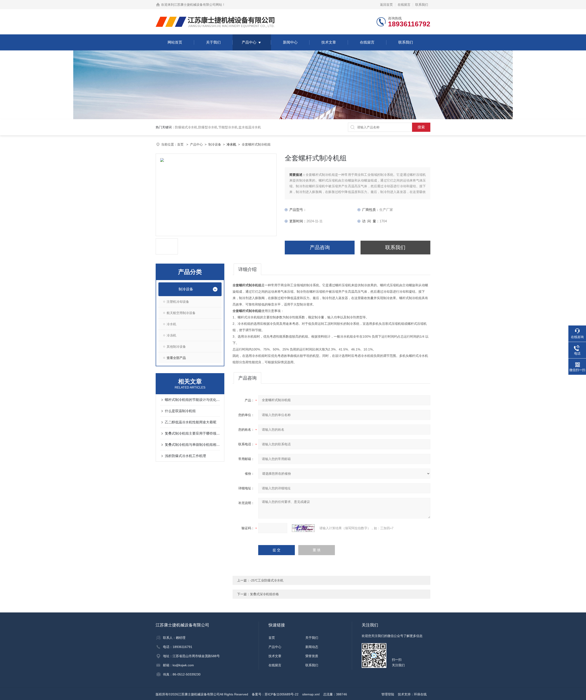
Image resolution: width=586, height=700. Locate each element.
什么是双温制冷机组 (180, 411)
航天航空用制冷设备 (181, 313)
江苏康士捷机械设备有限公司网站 (198, 4)
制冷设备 (214, 144)
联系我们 (421, 4)
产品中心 (249, 42)
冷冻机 (171, 335)
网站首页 (175, 42)
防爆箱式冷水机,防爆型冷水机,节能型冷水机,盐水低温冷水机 (218, 127)
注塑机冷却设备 (178, 301)
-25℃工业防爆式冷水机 (266, 580)
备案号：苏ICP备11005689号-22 (275, 694)
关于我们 (213, 42)
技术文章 (328, 42)
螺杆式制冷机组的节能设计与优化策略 (192, 400)
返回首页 (386, 4)
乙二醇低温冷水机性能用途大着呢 (190, 422)
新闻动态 (311, 647)
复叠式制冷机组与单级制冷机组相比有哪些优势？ (192, 444)
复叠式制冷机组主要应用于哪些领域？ (192, 433)
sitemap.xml (311, 694)
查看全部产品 (176, 358)
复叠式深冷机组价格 (264, 594)
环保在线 (420, 694)
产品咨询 (320, 247)
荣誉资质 (311, 656)
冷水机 (171, 324)
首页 (180, 144)
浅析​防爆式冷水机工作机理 (185, 456)
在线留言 (404, 4)
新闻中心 (290, 42)
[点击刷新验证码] (303, 528)
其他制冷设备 (176, 346)
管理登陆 (387, 694)
